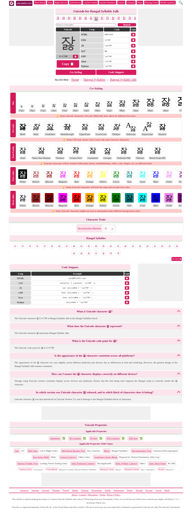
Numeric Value (132, 470)
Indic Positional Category (83, 463)
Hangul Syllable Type (28, 463)
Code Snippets (116, 72)
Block (107, 451)
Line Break (52, 470)
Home (75, 79)
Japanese (24, 490)
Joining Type (26, 470)
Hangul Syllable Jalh (123, 79)
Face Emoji (40, 2)
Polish (108, 490)
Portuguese (97, 490)
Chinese (84, 490)
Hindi (167, 490)
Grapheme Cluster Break (105, 457)
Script (161, 470)
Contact (82, 495)
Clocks (121, 2)
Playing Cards (151, 2)
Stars (50, 2)
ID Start (93, 438)
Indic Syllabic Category (127, 463)
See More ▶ (177, 259)
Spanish (35, 490)
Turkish (139, 490)
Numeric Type (107, 470)
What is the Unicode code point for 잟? (94, 340)
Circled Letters (90, 2)
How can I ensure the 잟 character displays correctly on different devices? (95, 373)
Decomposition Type (141, 451)
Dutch (130, 490)
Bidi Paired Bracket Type (73, 451)
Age (17, 451)
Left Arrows (75, 2)
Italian (75, 490)
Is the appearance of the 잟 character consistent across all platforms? (94, 355)
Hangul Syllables (94, 79)
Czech (158, 490)
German (45, 490)
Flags (139, 2)
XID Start (133, 438)
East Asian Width (41, 457)
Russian (56, 490)
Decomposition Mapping (89, 228)
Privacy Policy (113, 495)
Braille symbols (167, 2)
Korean (149, 490)
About (74, 495)
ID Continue (75, 438)
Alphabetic (55, 438)
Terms (102, 495)
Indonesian (119, 490)
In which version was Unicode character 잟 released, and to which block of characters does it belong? (94, 392)
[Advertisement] (31, 27)
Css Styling (76, 72)
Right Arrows (61, 2)
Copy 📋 (68, 64)
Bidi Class (33, 451)
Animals (131, 2)
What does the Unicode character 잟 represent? (94, 326)
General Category (68, 457)
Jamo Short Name (157, 463)
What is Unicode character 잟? (94, 311)
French (66, 490)
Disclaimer (93, 495)
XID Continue (113, 438)
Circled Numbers (108, 2)
